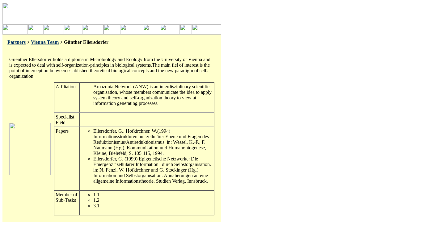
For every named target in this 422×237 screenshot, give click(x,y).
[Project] (35, 32)
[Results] (111, 32)
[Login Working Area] (186, 32)
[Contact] (151, 32)
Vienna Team (45, 42)
